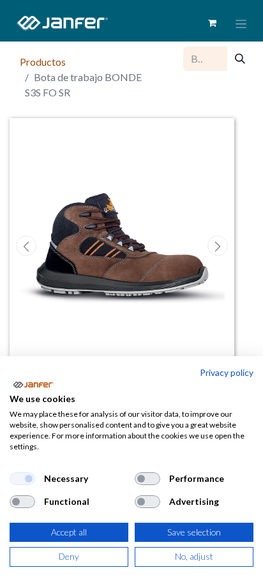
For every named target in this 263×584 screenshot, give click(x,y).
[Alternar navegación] (241, 23)
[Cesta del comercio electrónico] (211, 22)
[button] (26, 246)
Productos (43, 62)
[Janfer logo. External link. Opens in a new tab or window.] (33, 385)
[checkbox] (22, 478)
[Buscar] (240, 59)
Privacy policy (226, 372)
